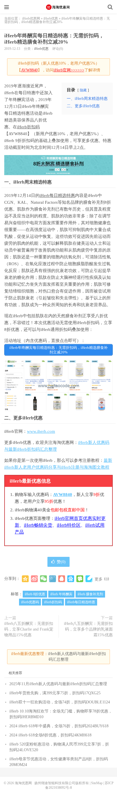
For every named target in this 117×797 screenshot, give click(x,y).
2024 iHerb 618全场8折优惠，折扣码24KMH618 (50, 735)
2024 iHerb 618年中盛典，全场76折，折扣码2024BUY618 (58, 726)
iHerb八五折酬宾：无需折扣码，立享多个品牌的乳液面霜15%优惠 (88, 629)
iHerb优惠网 (31, 18)
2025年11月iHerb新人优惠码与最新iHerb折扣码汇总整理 (58, 684)
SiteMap (97, 783)
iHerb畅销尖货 (38, 525)
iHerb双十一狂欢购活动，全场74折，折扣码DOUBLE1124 (59, 702)
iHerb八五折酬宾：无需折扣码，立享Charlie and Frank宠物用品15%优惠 (28, 629)
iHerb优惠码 (30, 602)
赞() (61, 562)
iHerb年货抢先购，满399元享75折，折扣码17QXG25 (55, 693)
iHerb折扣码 (28, 127)
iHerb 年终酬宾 (61, 594)
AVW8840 (29, 70)
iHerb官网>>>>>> (69, 70)
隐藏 (83, 90)
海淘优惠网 (58, 7)
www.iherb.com (41, 431)
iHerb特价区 (69, 525)
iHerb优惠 (50, 18)
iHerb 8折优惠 (35, 594)
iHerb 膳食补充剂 (90, 594)
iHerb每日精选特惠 (57, 195)
